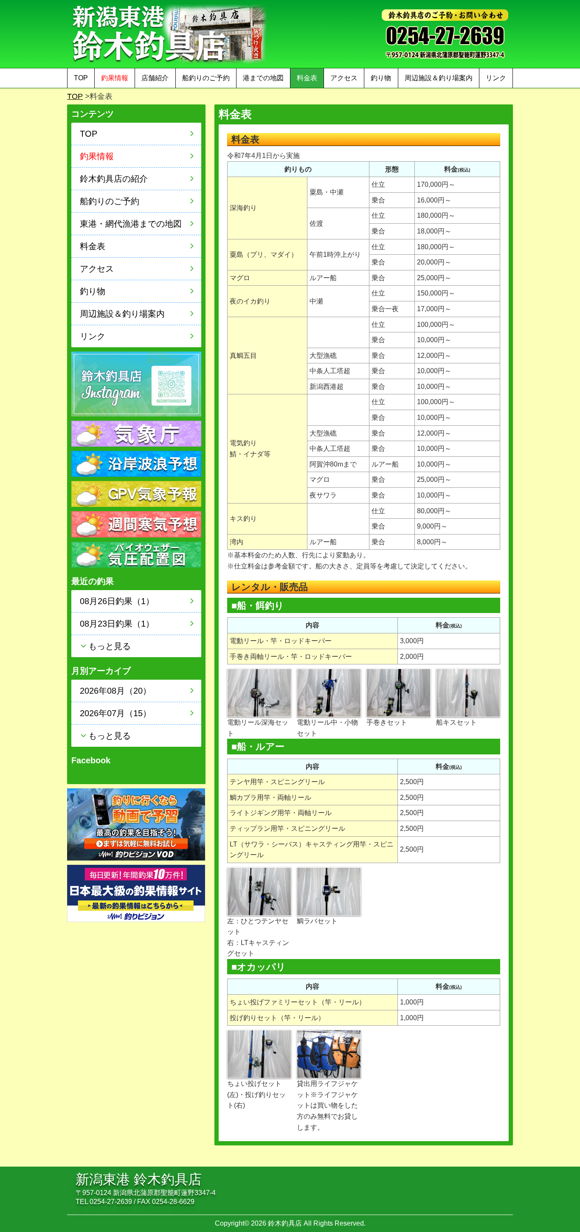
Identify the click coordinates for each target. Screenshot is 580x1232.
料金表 (307, 78)
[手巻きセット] (398, 692)
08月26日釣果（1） (117, 601)
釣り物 (381, 78)
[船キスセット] (468, 692)
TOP (81, 78)
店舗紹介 (155, 78)
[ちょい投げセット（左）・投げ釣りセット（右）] (259, 1053)
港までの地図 (263, 78)
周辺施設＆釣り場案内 (439, 78)
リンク (496, 78)
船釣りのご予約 (206, 78)
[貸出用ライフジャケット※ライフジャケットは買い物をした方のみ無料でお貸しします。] (329, 1053)
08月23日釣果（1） (117, 623)
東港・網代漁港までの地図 (131, 223)
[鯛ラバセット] (329, 890)
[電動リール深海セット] (259, 692)
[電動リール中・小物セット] (329, 692)
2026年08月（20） (115, 690)
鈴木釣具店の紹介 (114, 178)
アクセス (344, 78)
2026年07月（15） (115, 713)
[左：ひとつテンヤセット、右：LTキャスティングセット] (259, 890)
